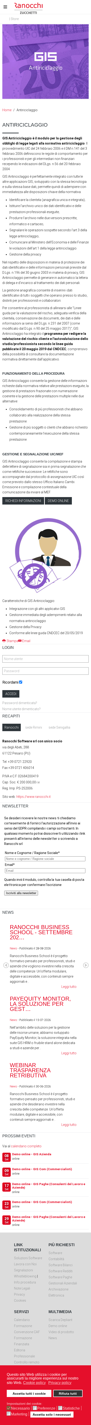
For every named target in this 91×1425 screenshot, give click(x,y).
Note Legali (22, 1288)
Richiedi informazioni (23, 501)
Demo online (58, 501)
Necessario (20, 1408)
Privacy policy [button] (59, 1383)
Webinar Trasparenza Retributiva (30, 1070)
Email (26, 641)
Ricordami (10, 682)
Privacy (19, 1294)
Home (6, 110)
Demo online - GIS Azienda (31, 1154)
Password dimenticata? (19, 703)
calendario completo (26, 1146)
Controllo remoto (26, 1362)
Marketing (19, 1414)
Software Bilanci (61, 1265)
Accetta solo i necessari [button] (52, 1414)
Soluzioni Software (28, 1258)
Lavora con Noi (25, 1264)
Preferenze (46, 1408)
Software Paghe (60, 1277)
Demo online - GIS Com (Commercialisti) (42, 1169)
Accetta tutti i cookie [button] (29, 1393)
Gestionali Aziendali (63, 1283)
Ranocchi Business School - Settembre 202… (41, 932)
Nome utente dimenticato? (21, 709)
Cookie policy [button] (34, 1383)
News (13, 948)
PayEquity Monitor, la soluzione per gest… (40, 1004)
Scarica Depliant (60, 1320)
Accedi (10, 694)
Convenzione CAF (27, 1332)
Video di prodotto (61, 1332)
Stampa (12, 641)
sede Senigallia (59, 727)
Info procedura (25, 1282)
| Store (14, 19)
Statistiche (71, 1408)
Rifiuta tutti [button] (68, 1393)
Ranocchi (11, 727)
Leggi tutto (69, 987)
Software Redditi (61, 1271)
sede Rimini (33, 727)
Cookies (20, 1300)
